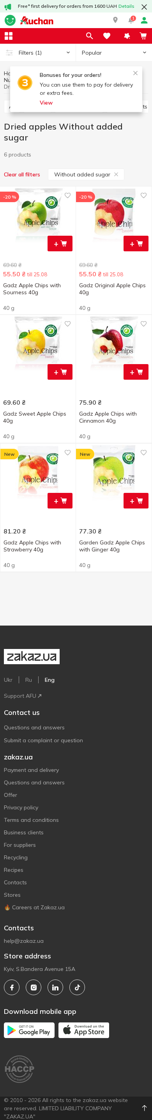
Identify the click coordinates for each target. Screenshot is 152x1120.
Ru (28, 679)
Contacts (15, 882)
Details (126, 6)
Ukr (8, 679)
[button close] (144, 7)
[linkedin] (55, 987)
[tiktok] (77, 987)
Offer (10, 794)
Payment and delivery (31, 769)
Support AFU (20, 695)
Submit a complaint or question (43, 740)
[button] (115, 20)
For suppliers (20, 844)
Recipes (13, 869)
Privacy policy (21, 807)
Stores (12, 894)
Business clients (24, 832)
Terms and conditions (31, 819)
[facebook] (11, 987)
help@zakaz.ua (24, 940)
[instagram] (33, 987)
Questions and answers (34, 727)
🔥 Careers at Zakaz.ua (34, 907)
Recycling (16, 857)
